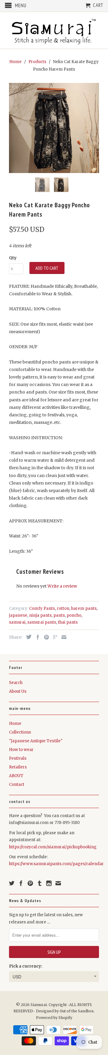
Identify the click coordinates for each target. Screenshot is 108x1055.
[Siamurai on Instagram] (49, 883)
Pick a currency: (25, 966)
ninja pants (40, 615)
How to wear (21, 749)
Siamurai (39, 1004)
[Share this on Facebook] (36, 637)
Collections (20, 732)
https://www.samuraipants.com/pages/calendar (56, 863)
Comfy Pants (42, 608)
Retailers (18, 767)
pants (59, 615)
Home (15, 723)
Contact (16, 784)
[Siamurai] (54, 30)
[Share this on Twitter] (27, 637)
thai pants (68, 622)
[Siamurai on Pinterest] (30, 883)
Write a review (62, 586)
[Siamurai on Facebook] (21, 883)
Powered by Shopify (54, 1017)
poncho (74, 615)
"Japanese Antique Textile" (35, 740)
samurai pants (41, 622)
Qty (12, 257)
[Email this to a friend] (62, 637)
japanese (18, 615)
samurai (17, 622)
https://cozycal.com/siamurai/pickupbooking (53, 847)
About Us (17, 691)
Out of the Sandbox (77, 1011)
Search (15, 682)
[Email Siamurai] (58, 883)
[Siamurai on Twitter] (11, 883)
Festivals (17, 758)
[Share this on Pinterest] (45, 637)
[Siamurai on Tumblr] (39, 883)
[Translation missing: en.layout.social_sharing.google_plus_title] (54, 637)
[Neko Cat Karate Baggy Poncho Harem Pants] (54, 128)
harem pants (84, 608)
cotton (63, 608)
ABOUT (16, 775)
